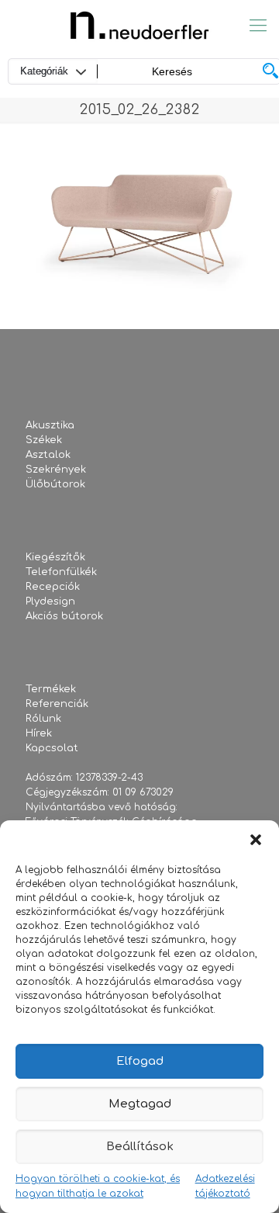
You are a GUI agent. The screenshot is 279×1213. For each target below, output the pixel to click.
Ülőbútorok (55, 484)
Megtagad (139, 1104)
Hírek (39, 733)
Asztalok (48, 454)
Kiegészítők (55, 557)
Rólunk (43, 718)
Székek (44, 440)
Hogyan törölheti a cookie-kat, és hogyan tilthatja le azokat (98, 1186)
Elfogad (140, 1061)
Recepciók (53, 586)
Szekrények (56, 469)
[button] (256, 839)
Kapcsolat (52, 748)
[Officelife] (139, 25)
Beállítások (140, 1146)
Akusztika (50, 425)
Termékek (51, 689)
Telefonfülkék (61, 572)
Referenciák (57, 703)
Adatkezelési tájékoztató (225, 1186)
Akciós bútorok (64, 616)
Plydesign (50, 601)
